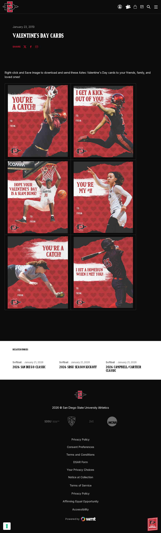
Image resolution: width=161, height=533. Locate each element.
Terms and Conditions (80, 454)
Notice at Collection (80, 477)
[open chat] (153, 524)
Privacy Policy (80, 439)
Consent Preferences (80, 447)
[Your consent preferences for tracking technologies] (7, 526)
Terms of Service (80, 485)
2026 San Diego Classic (29, 367)
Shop (135, 7)
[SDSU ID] (120, 7)
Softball (17, 362)
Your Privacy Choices (80, 469)
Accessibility (80, 509)
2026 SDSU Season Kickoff (78, 367)
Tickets (128, 7)
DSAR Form (80, 462)
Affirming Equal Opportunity (81, 501)
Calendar (142, 7)
